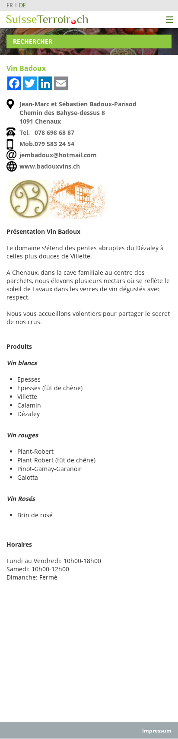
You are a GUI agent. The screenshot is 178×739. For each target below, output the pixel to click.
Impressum (157, 730)
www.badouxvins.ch (49, 166)
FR (9, 5)
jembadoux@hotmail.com (58, 155)
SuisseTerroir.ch (47, 19)
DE (22, 5)
